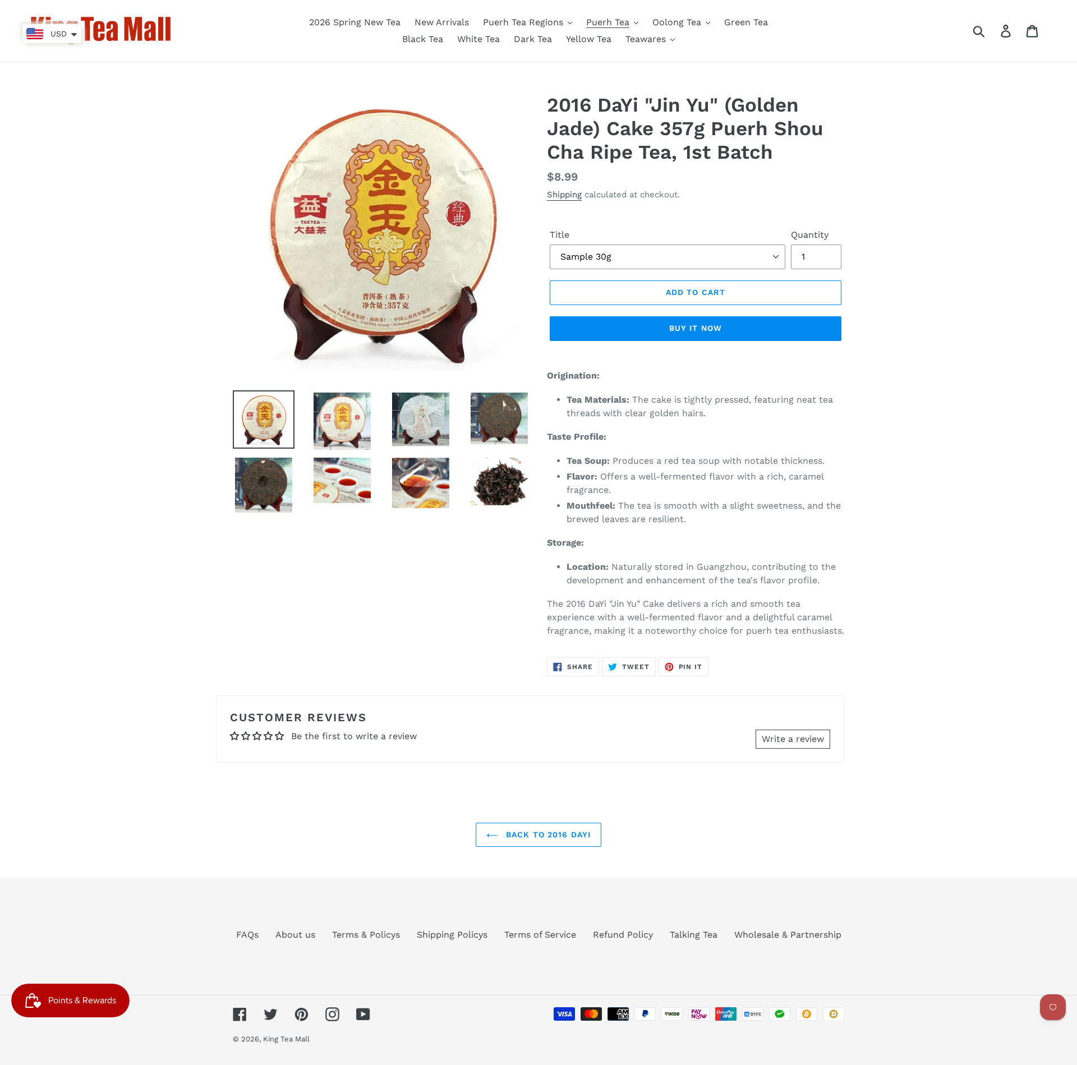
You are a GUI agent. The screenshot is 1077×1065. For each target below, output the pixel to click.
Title (559, 234)
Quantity (810, 234)
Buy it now (695, 328)
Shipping (564, 195)
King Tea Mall (286, 1039)
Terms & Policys (366, 934)
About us (295, 934)
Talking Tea (693, 934)
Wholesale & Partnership (787, 934)
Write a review (793, 739)
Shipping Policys (452, 934)
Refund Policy (623, 934)
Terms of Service (540, 934)
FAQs (247, 934)
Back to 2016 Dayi (547, 834)
